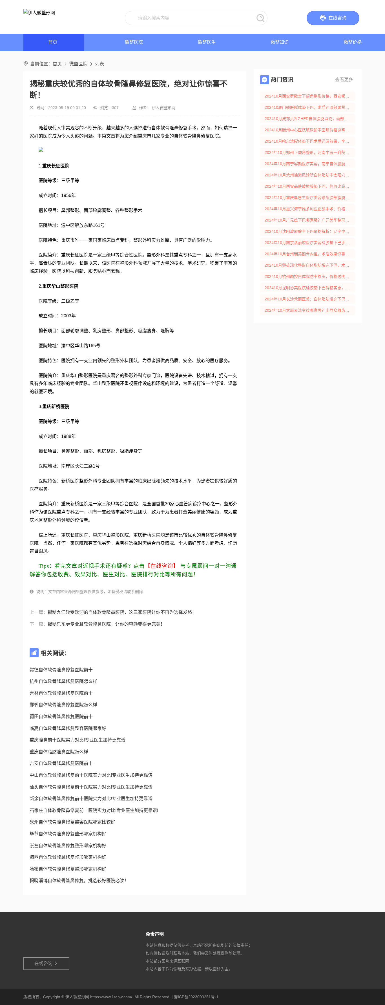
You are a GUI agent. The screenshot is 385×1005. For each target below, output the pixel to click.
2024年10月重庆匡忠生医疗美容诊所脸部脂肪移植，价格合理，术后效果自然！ (310, 197)
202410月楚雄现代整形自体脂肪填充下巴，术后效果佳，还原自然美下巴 (310, 265)
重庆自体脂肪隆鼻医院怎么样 (59, 751)
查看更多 (344, 79)
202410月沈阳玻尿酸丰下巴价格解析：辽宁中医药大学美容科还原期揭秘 (310, 231)
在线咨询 (46, 963)
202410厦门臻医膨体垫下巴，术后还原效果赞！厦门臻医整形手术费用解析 (310, 107)
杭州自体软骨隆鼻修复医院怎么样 (63, 681)
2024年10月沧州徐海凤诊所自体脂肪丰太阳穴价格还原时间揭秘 (310, 175)
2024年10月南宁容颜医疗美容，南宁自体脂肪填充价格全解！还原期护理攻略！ (310, 163)
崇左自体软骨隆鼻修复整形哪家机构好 (68, 845)
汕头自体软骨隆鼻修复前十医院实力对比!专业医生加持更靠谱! (92, 787)
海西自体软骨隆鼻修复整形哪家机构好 (68, 857)
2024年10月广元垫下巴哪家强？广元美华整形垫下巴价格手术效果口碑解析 (310, 220)
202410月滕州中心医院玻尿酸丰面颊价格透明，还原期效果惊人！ (310, 130)
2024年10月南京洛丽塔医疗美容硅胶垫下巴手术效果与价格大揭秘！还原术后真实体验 (310, 242)
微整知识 (280, 42)
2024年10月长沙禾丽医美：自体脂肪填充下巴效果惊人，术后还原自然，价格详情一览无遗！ (310, 299)
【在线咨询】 (162, 566)
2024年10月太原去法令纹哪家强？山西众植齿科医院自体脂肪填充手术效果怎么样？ (310, 310)
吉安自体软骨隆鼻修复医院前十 (61, 763)
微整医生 (207, 42)
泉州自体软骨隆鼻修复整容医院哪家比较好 (72, 822)
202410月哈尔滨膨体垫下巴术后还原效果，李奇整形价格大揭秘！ (310, 141)
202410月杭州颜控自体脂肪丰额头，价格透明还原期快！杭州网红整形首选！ (310, 276)
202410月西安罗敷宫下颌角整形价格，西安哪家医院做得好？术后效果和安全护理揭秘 (310, 96)
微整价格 (353, 42)
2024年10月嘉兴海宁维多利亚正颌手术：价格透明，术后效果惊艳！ (310, 209)
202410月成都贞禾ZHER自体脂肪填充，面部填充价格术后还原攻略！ (310, 118)
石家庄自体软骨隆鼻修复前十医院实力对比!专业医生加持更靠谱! (94, 810)
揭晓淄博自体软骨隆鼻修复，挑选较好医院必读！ (79, 880)
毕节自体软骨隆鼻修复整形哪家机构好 (68, 833)
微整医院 (134, 42)
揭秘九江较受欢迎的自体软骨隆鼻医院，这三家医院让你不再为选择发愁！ (122, 612)
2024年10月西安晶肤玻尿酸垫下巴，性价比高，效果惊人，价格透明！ (310, 186)
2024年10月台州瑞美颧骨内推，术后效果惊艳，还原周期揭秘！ (310, 254)
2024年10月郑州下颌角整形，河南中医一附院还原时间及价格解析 (310, 152)
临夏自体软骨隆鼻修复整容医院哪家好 (68, 728)
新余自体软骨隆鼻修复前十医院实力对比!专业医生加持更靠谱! (92, 798)
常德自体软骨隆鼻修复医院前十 (61, 669)
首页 (57, 63)
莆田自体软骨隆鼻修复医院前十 (61, 716)
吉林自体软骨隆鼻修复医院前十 (61, 693)
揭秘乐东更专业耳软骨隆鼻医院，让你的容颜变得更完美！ (106, 624)
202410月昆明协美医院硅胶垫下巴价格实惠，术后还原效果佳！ (310, 287)
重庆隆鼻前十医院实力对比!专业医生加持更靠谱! (78, 740)
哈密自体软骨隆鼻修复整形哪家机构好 (68, 869)
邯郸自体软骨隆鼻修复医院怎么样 (63, 704)
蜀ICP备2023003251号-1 (196, 997)
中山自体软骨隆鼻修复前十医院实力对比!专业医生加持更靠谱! (92, 775)
